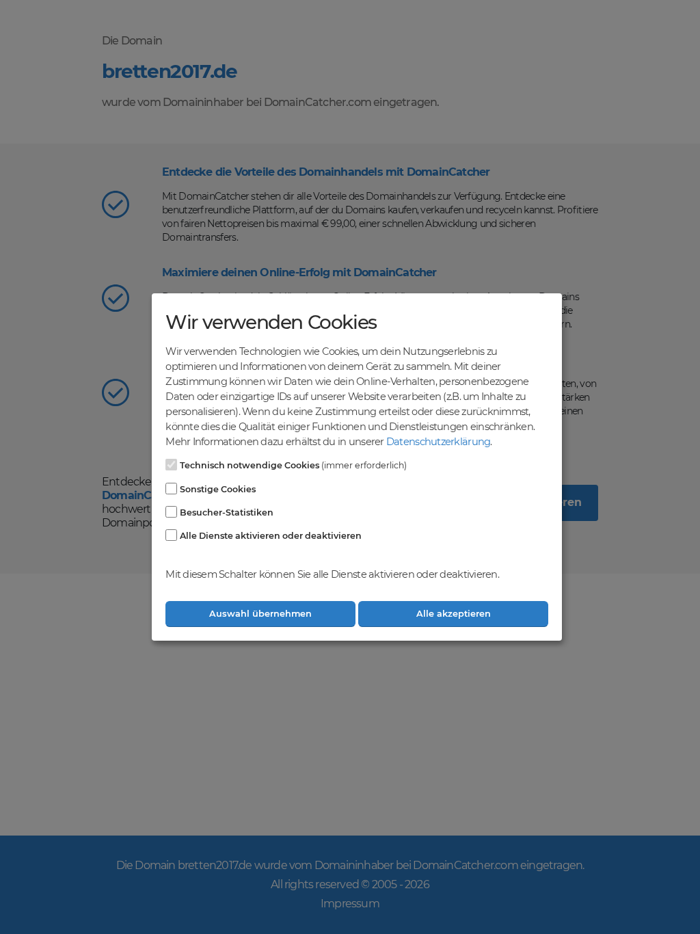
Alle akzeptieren (453, 614)
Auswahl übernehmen (260, 614)
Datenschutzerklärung (438, 442)
